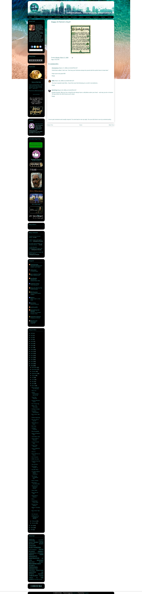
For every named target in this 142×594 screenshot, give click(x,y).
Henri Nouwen (35, 457)
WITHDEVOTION (38, 579)
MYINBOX (32, 565)
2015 (32, 351)
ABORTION (31, 539)
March (33, 385)
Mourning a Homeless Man (36, 483)
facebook (96, 17)
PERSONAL (33, 567)
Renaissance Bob (36, 188)
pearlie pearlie (34, 307)
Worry (33, 499)
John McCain (35, 464)
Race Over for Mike (35, 493)
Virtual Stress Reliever (35, 496)
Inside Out (33, 323)
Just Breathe (34, 278)
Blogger (86, 593)
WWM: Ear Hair (35, 459)
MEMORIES (40, 560)
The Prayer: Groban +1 (35, 467)
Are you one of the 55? (35, 420)
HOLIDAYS (33, 556)
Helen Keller (34, 490)
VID (42, 578)
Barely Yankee (35, 480)
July (33, 377)
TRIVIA (31, 577)
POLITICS (32, 570)
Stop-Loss (34, 390)
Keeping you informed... (36, 317)
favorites (42, 17)
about (35, 17)
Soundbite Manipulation (35, 411)
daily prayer (33, 270)
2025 (32, 333)
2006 (32, 527)
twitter (103, 17)
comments (57, 17)
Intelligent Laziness (34, 428)
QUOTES (32, 572)
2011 (32, 359)
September (34, 373)
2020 (32, 341)
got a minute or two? (36, 274)
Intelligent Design (36, 409)
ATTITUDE (32, 541)
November (34, 369)
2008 (32, 365)
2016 (32, 349)
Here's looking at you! (35, 275)
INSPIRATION (34, 558)
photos (81, 17)
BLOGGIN (32, 544)
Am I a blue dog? (36, 204)
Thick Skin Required (34, 398)
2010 (32, 361)
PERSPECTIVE (33, 569)
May (33, 381)
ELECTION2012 (33, 549)
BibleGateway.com (39, 90)
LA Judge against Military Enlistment (36, 473)
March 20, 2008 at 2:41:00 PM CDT (67, 90)
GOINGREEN (40, 553)
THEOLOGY (33, 576)
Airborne (34, 451)
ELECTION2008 (35, 547)
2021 (32, 339)
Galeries (75, 593)
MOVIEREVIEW (35, 564)
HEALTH (31, 554)
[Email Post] (72, 57)
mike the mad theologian (34, 321)
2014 (32, 353)
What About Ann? (39, 123)
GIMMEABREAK (33, 553)
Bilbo (53, 80)
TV (37, 577)
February (34, 521)
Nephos (32, 297)
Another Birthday (34, 289)
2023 (32, 335)
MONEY (41, 562)
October (34, 371)
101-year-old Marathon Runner (35, 487)
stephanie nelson (35, 283)
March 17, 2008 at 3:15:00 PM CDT (68, 68)
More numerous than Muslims (35, 388)
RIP (42, 572)
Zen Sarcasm (35, 514)
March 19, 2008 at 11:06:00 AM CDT (64, 80)
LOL (30, 560)
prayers (88, 17)
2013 (32, 355)
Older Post (111, 125)
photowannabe (34, 264)
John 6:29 (35, 88)
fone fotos (33, 303)
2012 (32, 357)
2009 (32, 363)
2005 (32, 529)
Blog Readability (35, 431)
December (34, 367)
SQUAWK (40, 574)
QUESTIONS (39, 570)
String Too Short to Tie (36, 288)
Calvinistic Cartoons (36, 316)
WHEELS (31, 579)
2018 (32, 345)
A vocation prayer (34, 271)
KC (42, 558)
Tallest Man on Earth (35, 423)
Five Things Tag (35, 403)
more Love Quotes (36, 94)
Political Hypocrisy (36, 417)
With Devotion (34, 292)
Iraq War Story (35, 469)
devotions (74, 17)
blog (30, 17)
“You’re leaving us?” (35, 284)
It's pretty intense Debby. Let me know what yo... (35, 244)
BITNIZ (41, 542)
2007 (32, 525)
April (33, 383)
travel (109, 17)
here (96, 119)
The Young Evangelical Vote (35, 477)
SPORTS (31, 574)
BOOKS (41, 544)
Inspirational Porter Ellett (35, 501)
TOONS (41, 575)
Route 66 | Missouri (35, 304)
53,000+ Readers (36, 160)
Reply (53, 75)
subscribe (66, 17)
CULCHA (56, 59)
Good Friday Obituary (34, 446)
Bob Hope (34, 426)
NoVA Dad (55, 90)
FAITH (41, 549)
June (33, 379)
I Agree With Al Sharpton (35, 439)
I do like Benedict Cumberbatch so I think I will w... (35, 248)
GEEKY (40, 551)
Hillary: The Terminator (35, 406)
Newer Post (50, 125)
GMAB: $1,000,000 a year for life (35, 394)
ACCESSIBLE (41, 539)
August (33, 375)
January (34, 523)
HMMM (41, 554)
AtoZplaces (41, 540)
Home (80, 125)
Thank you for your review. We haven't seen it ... (36, 253)
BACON (31, 542)
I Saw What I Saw (36, 436)
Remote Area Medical (35, 505)
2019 (32, 343)
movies (50, 17)
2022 (32, 337)
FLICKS (32, 551)
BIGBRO (36, 542)
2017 (32, 347)
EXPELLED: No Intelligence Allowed (35, 517)
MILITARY (32, 562)
